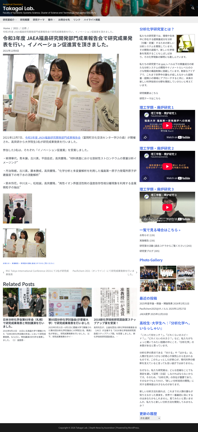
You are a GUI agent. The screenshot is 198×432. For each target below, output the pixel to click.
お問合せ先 (64, 19)
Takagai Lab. (18, 8)
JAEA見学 (145, 314)
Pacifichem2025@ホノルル (154, 308)
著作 (50, 19)
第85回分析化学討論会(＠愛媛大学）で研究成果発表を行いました (69, 321)
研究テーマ (38, 19)
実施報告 (15, 263)
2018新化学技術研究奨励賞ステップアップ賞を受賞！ (115, 321)
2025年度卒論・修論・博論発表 (156, 303)
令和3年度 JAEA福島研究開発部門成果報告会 (53, 137)
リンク (76, 19)
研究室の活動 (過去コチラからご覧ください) (37, 263)
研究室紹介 (8, 19)
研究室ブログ (147, 251)
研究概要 (24, 19)
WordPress (133, 427)
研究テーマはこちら (150, 98)
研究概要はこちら (149, 93)
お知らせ (6, 263)
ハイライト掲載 (92, 19)
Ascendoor (109, 427)
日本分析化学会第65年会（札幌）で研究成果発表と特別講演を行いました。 (24, 322)
